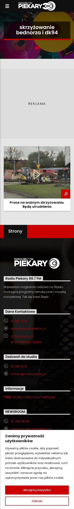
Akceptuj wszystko (37, 490)
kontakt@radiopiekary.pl (28, 329)
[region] (37, 469)
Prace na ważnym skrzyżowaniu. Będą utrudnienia (37, 204)
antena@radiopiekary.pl (28, 374)
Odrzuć (37, 501)
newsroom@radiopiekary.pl (31, 429)
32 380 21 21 (19, 321)
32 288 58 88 (20, 421)
